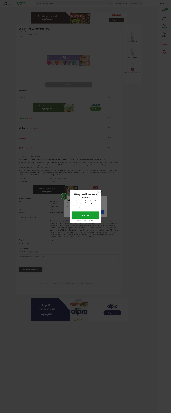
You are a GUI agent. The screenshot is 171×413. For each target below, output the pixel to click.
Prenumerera (85, 215)
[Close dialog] (99, 192)
